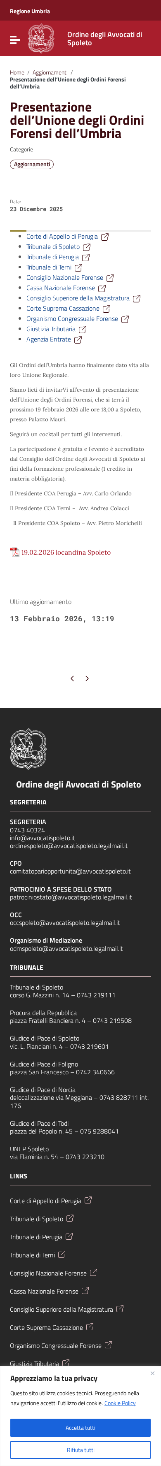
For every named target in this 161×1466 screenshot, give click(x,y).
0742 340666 (95, 1072)
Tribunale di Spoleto (53, 246)
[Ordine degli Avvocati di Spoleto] (41, 37)
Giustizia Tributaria (51, 329)
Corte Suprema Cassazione (62, 308)
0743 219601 (89, 1046)
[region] (80, 1416)
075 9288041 (99, 1131)
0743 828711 (118, 1097)
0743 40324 (27, 830)
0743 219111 (96, 995)
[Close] (152, 1373)
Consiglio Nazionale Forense (64, 277)
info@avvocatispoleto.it (42, 838)
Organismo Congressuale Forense (72, 318)
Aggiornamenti (50, 72)
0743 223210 (85, 1157)
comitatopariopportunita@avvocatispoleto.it (70, 871)
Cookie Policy (120, 1403)
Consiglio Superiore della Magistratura (78, 298)
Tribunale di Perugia (52, 257)
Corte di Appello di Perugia (62, 236)
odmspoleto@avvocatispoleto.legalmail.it (66, 948)
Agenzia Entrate (48, 339)
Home (17, 72)
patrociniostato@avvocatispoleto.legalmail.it (71, 897)
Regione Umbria (30, 11)
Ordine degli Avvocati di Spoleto (78, 784)
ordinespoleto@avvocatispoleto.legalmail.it (69, 845)
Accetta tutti (80, 1427)
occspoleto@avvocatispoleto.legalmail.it (65, 922)
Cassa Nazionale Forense (60, 288)
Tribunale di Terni (48, 267)
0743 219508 (112, 1020)
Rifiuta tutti (81, 1449)
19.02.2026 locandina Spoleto (66, 552)
